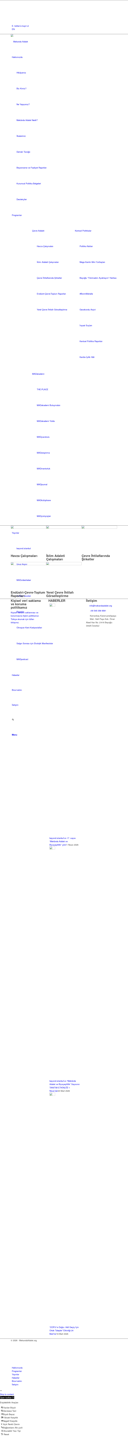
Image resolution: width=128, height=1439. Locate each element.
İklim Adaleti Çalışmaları (55, 557)
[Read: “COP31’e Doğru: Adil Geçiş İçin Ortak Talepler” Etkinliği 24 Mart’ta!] (52, 1094)
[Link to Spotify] (12, 19)
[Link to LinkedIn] (12, 12)
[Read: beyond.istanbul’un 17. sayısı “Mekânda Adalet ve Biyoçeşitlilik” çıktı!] (52, 605)
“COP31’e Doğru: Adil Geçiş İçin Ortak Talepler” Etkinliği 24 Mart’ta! (64, 1330)
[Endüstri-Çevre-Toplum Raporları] (28, 564)
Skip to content (7, 1394)
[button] (7, 1397)
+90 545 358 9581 (98, 610)
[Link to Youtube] (12, 15)
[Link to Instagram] (12, 8)
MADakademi (38, 373)
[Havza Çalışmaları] (28, 527)
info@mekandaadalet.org (100, 605)
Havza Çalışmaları (24, 555)
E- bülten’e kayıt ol (20, 25)
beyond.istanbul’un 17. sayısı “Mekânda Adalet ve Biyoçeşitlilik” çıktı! (62, 841)
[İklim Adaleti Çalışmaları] (64, 527)
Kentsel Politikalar (83, 230)
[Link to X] (12, 5)
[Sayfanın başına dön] (1, 1390)
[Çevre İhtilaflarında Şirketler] (99, 527)
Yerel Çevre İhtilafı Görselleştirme (60, 594)
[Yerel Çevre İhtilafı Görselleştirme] (64, 564)
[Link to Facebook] (12, 1)
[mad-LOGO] (34, 41)
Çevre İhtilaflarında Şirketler (96, 557)
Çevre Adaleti (38, 230)
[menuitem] (64, 25)
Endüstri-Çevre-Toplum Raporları (28, 594)
